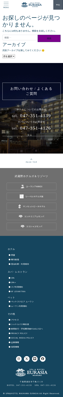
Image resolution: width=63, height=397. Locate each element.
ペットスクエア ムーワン (22, 301)
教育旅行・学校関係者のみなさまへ (27, 328)
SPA (13, 277)
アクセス (15, 319)
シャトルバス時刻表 (20, 324)
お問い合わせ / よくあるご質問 (31, 91)
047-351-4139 (35, 115)
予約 (58, 4)
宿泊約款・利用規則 (20, 264)
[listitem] (31, 186)
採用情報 (15, 346)
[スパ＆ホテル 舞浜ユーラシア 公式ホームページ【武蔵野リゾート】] (31, 5)
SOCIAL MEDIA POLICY (22, 337)
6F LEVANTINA (18, 291)
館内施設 (15, 259)
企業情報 (15, 342)
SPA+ (13, 282)
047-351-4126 (35, 128)
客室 (13, 255)
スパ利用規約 (17, 287)
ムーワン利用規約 (19, 306)
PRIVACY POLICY (19, 333)
